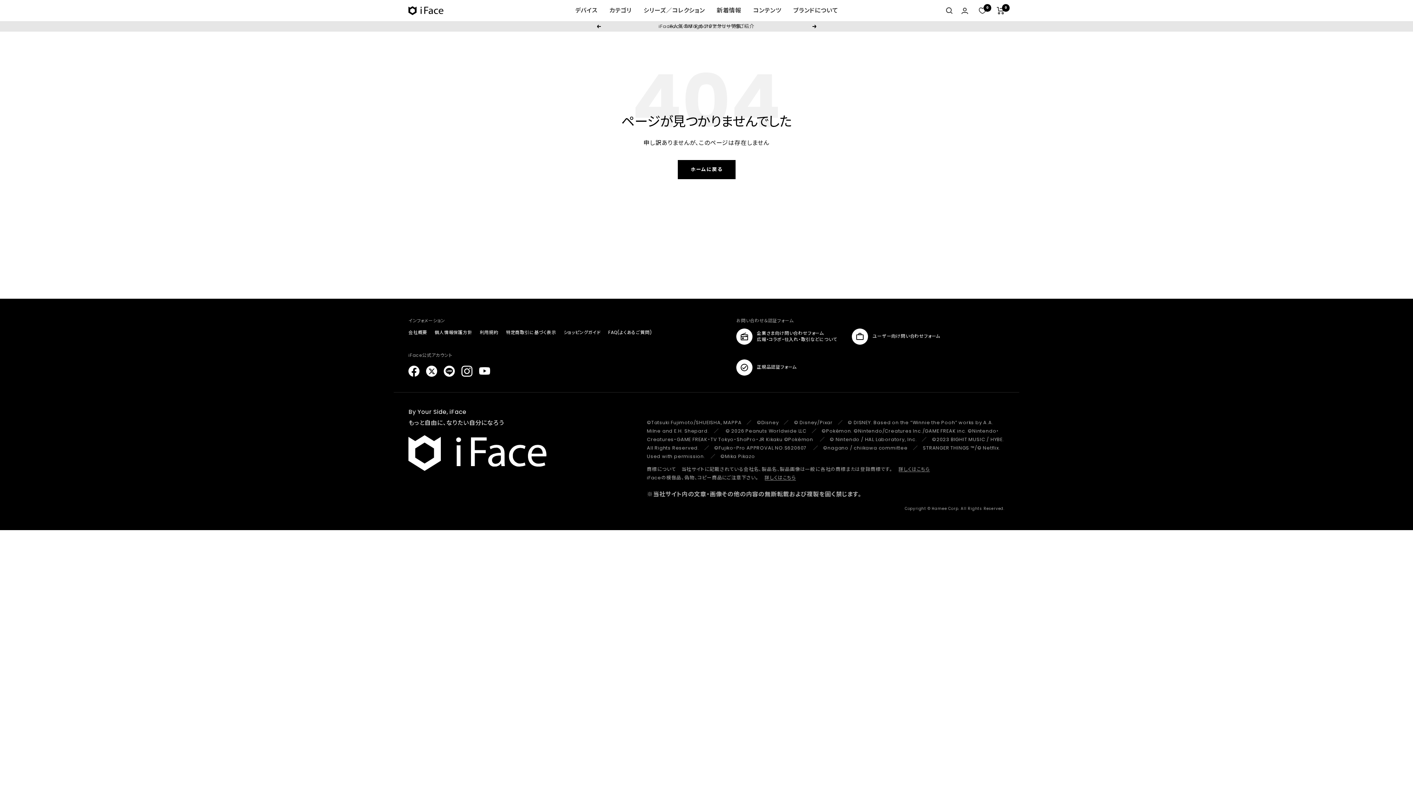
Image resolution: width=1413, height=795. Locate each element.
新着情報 (729, 10)
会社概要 (417, 332)
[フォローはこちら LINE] (449, 371)
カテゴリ (620, 10)
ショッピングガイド (582, 332)
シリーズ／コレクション (674, 10)
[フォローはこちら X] (431, 371)
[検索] (949, 10)
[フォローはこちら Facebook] (413, 371)
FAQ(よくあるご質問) (630, 332)
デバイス (586, 10)
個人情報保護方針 (453, 332)
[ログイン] (965, 11)
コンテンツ (767, 10)
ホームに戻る (707, 169)
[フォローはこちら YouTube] (484, 371)
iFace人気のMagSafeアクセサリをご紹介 (706, 26)
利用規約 (489, 332)
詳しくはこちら (914, 469)
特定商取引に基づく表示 (531, 332)
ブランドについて (815, 10)
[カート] (1001, 10)
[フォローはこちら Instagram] (466, 371)
